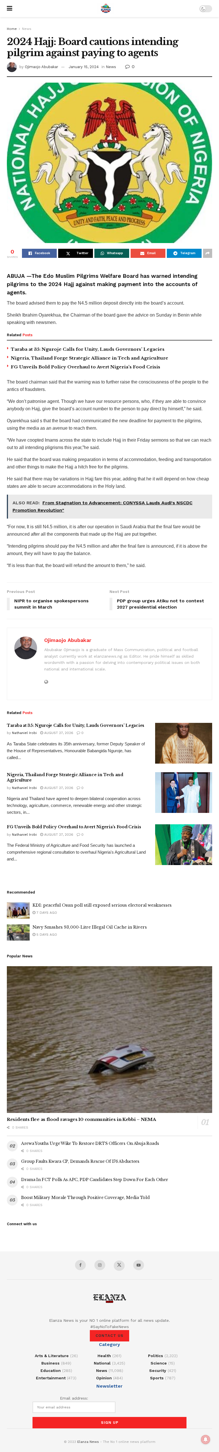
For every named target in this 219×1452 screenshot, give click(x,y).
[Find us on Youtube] (138, 1265)
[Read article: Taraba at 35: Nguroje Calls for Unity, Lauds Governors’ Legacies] (183, 743)
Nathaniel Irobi (24, 733)
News (26, 29)
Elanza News (88, 1442)
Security (157, 1370)
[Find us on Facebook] (80, 1265)
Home (12, 29)
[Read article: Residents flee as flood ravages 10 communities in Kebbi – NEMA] (109, 1039)
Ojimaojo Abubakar (41, 67)
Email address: (74, 1398)
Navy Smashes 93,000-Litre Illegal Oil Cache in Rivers (90, 927)
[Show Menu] (9, 8)
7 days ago (46, 913)
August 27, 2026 (58, 733)
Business (50, 1363)
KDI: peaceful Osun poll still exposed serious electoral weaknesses (102, 905)
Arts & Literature (52, 1355)
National (102, 1363)
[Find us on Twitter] (119, 1266)
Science (159, 1363)
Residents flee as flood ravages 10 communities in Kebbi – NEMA (81, 1119)
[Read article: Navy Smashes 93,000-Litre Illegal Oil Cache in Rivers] (18, 932)
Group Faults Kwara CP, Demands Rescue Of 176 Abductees (80, 1161)
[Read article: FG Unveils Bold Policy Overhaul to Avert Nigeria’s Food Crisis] (183, 844)
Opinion (104, 1378)
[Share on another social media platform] (207, 253)
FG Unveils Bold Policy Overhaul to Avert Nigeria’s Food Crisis (85, 367)
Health (104, 1355)
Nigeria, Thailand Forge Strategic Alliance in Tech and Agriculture (89, 358)
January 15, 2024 (84, 67)
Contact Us (109, 1335)
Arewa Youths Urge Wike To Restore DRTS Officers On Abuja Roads (90, 1143)
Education (50, 1370)
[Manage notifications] (205, 1439)
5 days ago (46, 935)
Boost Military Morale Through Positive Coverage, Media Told (85, 1197)
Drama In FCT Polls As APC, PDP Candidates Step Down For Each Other (94, 1179)
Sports (157, 1378)
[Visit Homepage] (105, 8)
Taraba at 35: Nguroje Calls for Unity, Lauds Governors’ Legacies (88, 349)
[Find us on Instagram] (99, 1265)
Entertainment (51, 1378)
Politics (155, 1355)
